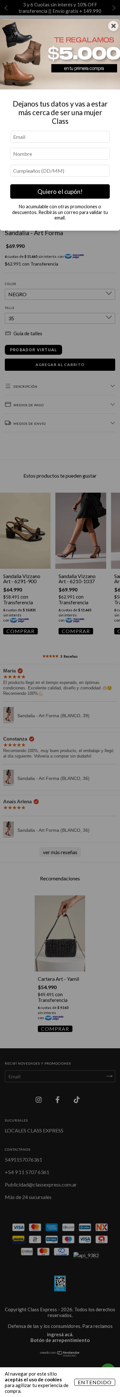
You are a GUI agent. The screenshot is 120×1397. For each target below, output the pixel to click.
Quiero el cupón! (60, 191)
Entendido (95, 1382)
